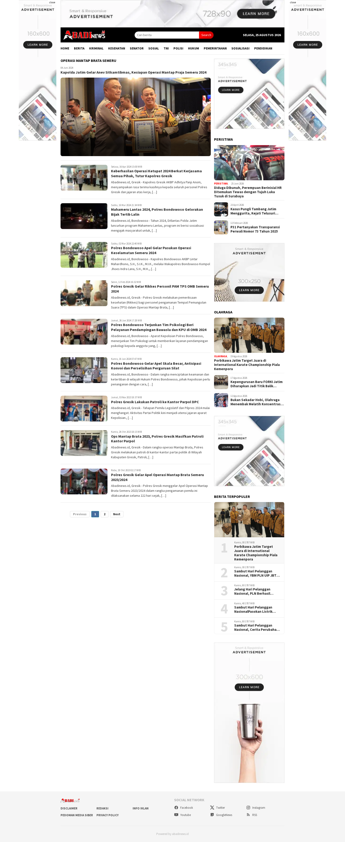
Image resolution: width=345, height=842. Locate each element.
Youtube (185, 815)
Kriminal (96, 48)
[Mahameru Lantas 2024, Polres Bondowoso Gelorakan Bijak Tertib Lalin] (84, 216)
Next (116, 514)
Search (206, 35)
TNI (166, 48)
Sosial (153, 48)
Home (65, 48)
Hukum (193, 48)
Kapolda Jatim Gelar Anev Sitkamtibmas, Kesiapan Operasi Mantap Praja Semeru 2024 (133, 72)
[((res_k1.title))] (249, 162)
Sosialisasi (240, 48)
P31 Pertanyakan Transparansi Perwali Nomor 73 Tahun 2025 (255, 229)
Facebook (186, 808)
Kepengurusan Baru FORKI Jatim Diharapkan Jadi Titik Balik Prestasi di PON (256, 384)
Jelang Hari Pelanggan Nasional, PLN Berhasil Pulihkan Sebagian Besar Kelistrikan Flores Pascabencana (254, 591)
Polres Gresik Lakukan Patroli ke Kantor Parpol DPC (155, 401)
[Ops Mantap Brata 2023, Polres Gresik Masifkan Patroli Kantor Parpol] (84, 443)
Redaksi (102, 808)
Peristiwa (221, 183)
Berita (79, 48)
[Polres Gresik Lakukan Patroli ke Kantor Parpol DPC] (84, 408)
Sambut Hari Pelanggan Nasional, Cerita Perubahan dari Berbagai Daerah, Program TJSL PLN (256, 627)
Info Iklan (141, 808)
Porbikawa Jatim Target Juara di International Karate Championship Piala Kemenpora (247, 364)
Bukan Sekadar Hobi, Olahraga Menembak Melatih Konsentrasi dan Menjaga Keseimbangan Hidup (255, 402)
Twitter (220, 808)
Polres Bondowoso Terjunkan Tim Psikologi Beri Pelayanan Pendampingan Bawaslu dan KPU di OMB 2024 (158, 327)
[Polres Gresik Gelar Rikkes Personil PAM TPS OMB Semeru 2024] (84, 293)
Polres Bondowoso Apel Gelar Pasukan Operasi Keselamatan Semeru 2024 (151, 250)
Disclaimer (69, 808)
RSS (254, 815)
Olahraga (220, 356)
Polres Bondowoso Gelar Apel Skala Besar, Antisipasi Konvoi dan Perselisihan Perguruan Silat (156, 366)
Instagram (258, 808)
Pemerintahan (215, 48)
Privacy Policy (107, 815)
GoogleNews (223, 815)
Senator (137, 48)
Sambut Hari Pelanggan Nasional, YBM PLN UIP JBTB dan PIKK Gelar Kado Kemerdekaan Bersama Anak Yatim (257, 573)
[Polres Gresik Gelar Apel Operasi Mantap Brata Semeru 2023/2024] (84, 481)
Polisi (178, 48)
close (52, 2)
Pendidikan (263, 48)
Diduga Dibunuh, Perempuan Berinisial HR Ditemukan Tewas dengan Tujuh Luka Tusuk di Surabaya (248, 192)
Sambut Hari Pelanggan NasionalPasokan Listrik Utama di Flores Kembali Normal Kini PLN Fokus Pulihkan (253, 609)
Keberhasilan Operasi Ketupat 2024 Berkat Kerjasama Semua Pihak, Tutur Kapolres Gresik (156, 173)
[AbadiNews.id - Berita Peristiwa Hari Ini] (83, 35)
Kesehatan (116, 48)
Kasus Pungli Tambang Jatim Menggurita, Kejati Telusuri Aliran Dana (253, 211)
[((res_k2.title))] (249, 335)
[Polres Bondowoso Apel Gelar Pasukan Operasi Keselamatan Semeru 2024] (84, 255)
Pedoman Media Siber (77, 815)
